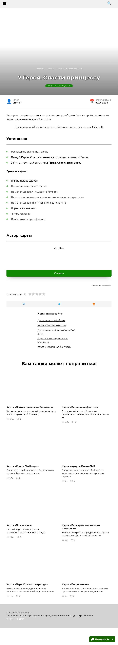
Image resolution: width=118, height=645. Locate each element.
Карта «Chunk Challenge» (22, 466)
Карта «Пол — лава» (19, 525)
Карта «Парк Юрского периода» (27, 584)
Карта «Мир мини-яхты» (51, 325)
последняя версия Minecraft (86, 127)
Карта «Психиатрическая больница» (29, 407)
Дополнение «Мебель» (51, 320)
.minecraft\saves (79, 157)
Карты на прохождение (59, 86)
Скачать (59, 273)
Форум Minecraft (15, 619)
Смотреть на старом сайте (102, 285)
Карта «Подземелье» (75, 584)
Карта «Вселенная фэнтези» (54, 347)
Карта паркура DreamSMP (78, 466)
